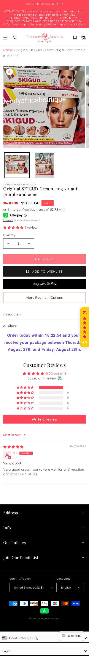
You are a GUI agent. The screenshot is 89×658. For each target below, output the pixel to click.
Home (8, 50)
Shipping (8, 220)
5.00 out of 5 (56, 373)
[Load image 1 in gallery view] (17, 165)
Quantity (9, 235)
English (66, 587)
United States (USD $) (29, 587)
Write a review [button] (44, 419)
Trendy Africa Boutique (48, 619)
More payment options (44, 297)
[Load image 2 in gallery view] (44, 165)
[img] (13, 447)
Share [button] (12, 326)
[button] (5, 37)
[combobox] (44, 638)
